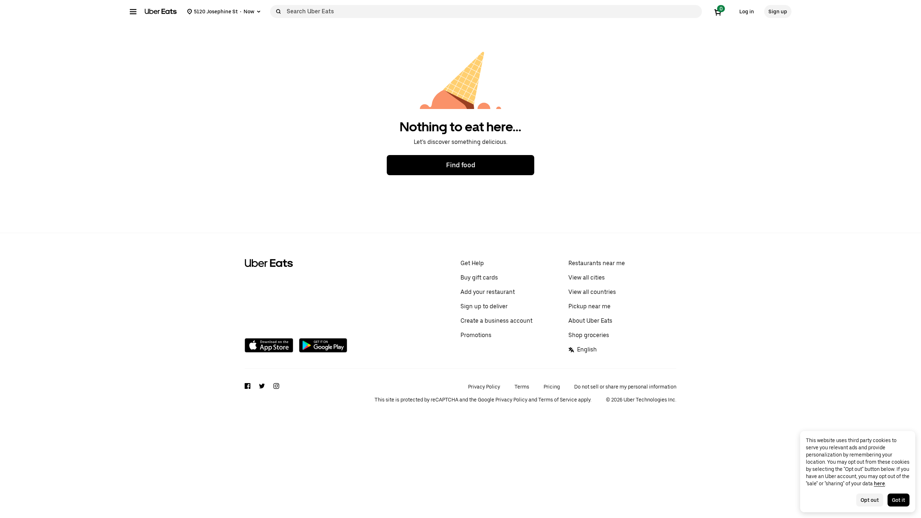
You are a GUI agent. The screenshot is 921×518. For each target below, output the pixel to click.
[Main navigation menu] (133, 11)
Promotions (475, 335)
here (879, 483)
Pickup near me (589, 306)
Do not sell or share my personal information (625, 387)
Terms (521, 387)
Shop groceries (588, 335)
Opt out (870, 500)
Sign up (777, 11)
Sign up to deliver (484, 306)
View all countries (592, 291)
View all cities (586, 277)
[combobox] (493, 11)
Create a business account (496, 320)
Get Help (472, 263)
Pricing (552, 387)
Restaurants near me (596, 263)
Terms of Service (557, 400)
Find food (460, 165)
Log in (746, 11)
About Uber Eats (590, 320)
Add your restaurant (487, 291)
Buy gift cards (479, 277)
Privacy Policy (484, 387)
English (587, 349)
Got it (898, 500)
